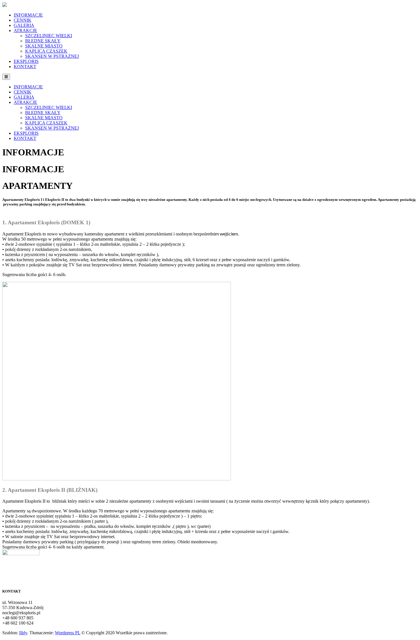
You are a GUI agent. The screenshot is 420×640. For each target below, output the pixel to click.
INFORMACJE (28, 15)
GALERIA (24, 25)
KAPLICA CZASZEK (46, 51)
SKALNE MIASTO (44, 45)
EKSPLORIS (26, 61)
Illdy (23, 632)
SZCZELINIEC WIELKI (48, 35)
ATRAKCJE (25, 30)
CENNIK (22, 20)
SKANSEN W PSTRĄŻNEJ (52, 56)
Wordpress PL (67, 632)
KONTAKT (25, 66)
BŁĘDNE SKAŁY (43, 40)
